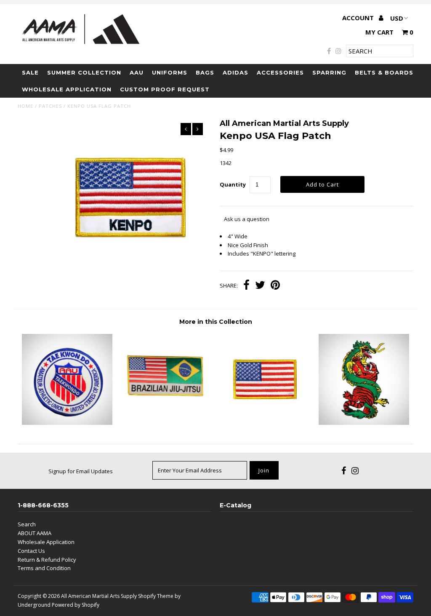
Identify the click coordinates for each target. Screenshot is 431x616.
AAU (137, 72)
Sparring (329, 72)
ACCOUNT (358, 17)
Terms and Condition (44, 568)
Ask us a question (246, 219)
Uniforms (169, 72)
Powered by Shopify (75, 604)
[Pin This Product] (275, 286)
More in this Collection (215, 321)
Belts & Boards (384, 72)
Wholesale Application (67, 89)
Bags (205, 72)
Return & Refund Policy (47, 559)
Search (27, 524)
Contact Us (31, 551)
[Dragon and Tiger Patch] (364, 423)
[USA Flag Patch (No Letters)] (265, 423)
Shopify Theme (155, 596)
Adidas (235, 72)
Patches (50, 106)
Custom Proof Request (165, 89)
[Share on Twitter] (260, 286)
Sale (30, 72)
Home (25, 106)
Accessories (280, 72)
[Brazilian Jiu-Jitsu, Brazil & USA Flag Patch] (166, 423)
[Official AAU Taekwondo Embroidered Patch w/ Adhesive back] (67, 423)
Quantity (233, 184)
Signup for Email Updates (80, 471)
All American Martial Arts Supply (99, 596)
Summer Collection (84, 72)
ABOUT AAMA (34, 533)
